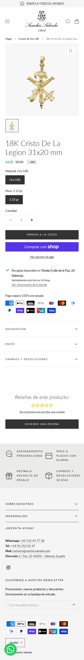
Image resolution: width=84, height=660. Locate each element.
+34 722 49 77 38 (32, 540)
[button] (7, 21)
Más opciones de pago (42, 256)
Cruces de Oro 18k (29, 38)
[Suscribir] (73, 604)
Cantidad (11, 210)
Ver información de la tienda (29, 285)
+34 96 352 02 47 (23, 546)
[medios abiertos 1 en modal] (70, 51)
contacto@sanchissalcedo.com (31, 551)
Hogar (8, 38)
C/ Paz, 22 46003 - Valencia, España (41, 556)
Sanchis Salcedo (23, 652)
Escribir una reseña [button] (42, 424)
